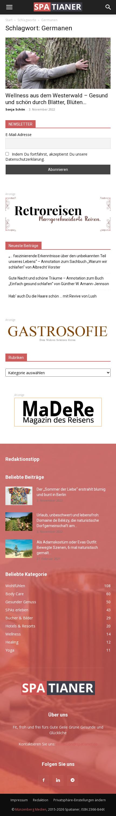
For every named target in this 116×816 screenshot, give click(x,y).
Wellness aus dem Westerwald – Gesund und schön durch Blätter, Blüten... (56, 98)
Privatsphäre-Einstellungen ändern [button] (79, 800)
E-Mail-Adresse (18, 134)
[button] (9, 7)
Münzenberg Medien (30, 809)
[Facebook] (43, 780)
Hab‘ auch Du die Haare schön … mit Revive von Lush (53, 296)
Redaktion (40, 800)
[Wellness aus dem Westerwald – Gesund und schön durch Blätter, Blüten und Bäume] (58, 63)
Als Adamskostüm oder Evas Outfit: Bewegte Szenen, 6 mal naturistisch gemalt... (67, 547)
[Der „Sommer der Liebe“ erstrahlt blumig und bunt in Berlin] (18, 496)
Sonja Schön (15, 109)
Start (8, 20)
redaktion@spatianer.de (77, 744)
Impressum (19, 800)
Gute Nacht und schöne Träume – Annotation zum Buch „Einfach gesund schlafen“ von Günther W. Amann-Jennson (59, 281)
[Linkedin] (58, 780)
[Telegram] (72, 780)
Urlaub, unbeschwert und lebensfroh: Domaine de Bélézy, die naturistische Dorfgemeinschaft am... (68, 520)
